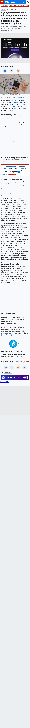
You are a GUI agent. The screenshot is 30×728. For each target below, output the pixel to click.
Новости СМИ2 (4, 382)
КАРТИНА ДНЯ (8, 372)
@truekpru (18, 356)
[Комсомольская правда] (10, 2)
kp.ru (27, 362)
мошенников (15, 106)
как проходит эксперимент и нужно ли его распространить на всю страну (14, 169)
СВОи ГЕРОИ (4, 5)
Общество (4, 9)
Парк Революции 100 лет (22, 5)
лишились (17, 102)
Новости (11, 5)
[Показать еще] (25, 71)
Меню (2, 2)
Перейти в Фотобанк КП (20, 97)
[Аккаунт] (28, 2)
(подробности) (6, 335)
